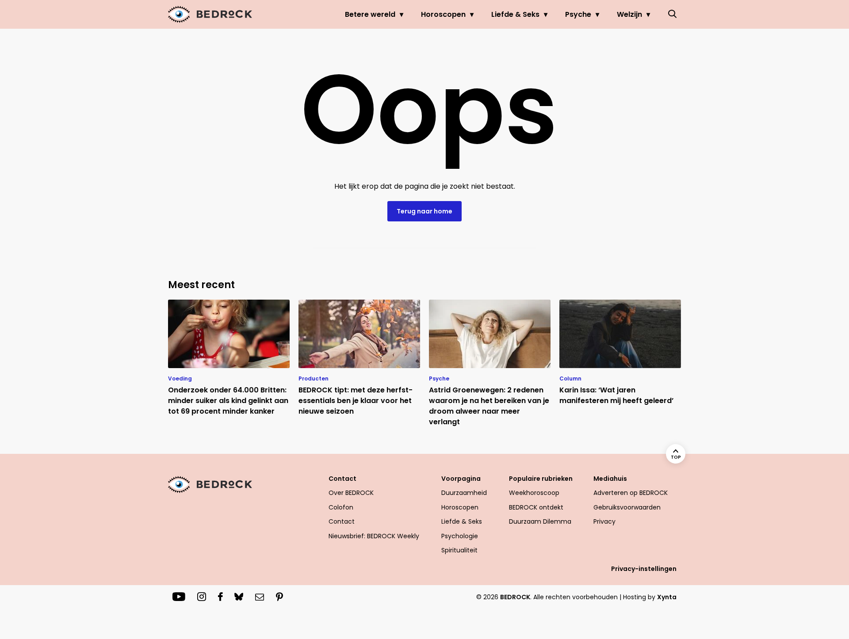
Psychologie (459, 536)
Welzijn (629, 14)
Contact (342, 521)
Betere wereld (370, 14)
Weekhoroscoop (534, 492)
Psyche (578, 14)
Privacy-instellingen (644, 568)
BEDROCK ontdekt (536, 507)
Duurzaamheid (464, 492)
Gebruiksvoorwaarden (627, 507)
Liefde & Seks (515, 14)
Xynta (667, 597)
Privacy (604, 521)
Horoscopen (443, 14)
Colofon (341, 507)
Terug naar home (424, 211)
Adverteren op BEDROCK (630, 492)
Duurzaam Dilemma (540, 521)
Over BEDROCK (351, 492)
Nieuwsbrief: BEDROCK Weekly (374, 536)
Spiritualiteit (459, 550)
